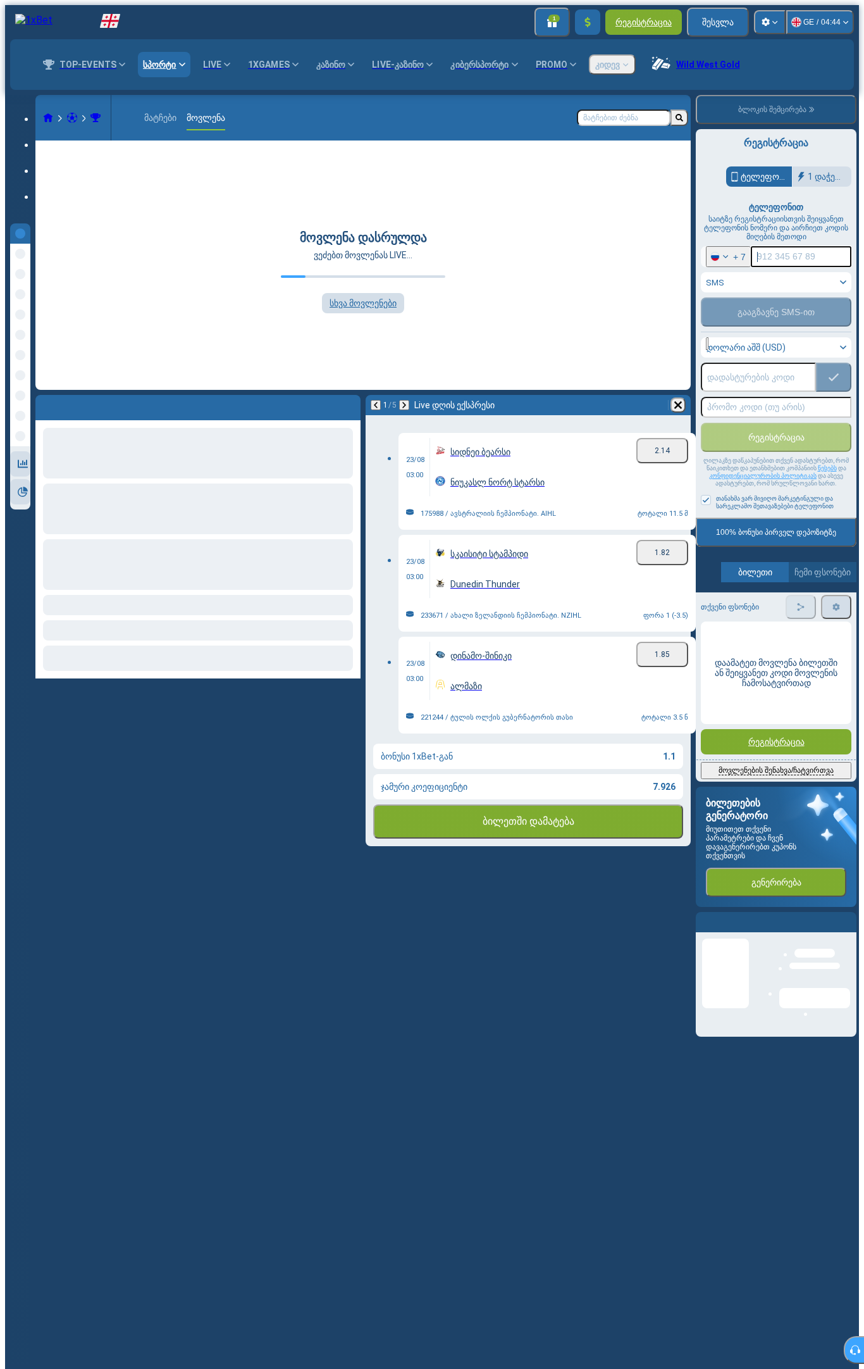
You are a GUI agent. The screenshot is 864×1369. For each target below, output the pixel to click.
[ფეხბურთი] (72, 117)
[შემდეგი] (78, 405)
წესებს (827, 468)
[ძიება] (679, 117)
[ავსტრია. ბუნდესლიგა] (95, 117)
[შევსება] (587, 22)
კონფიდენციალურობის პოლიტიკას (763, 475)
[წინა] (45, 405)
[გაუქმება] (347, 405)
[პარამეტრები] (770, 22)
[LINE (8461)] (48, 117)
